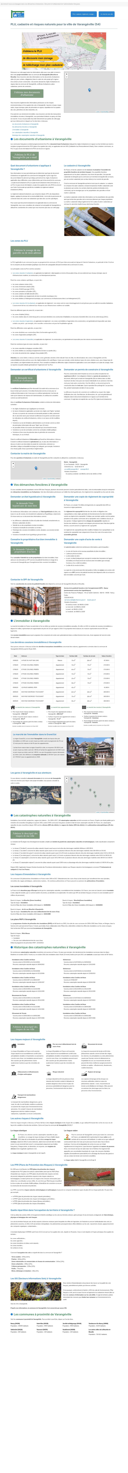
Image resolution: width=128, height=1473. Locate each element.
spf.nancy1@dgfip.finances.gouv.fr (74, 600)
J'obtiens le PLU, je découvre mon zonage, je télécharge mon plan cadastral (64, 51)
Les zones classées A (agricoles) (23, 321)
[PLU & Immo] (18, 14)
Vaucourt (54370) (42, 1329)
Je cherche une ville (107, 14)
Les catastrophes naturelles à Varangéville (25, 132)
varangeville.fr (84, 469)
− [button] (66, 77)
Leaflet (97, 111)
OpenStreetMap (104, 111)
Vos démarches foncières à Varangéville (24, 127)
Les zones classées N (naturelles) (23, 339)
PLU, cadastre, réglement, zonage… (84, 14)
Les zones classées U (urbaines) (23, 273)
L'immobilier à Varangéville (20, 129)
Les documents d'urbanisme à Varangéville (25, 124)
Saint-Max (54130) (42, 1323)
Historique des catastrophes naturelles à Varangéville (28, 135)
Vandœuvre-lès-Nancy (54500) (98, 1323)
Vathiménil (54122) (16, 1329)
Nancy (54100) (15, 1323)
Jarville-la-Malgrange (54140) (72, 1323)
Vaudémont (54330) (69, 1329)
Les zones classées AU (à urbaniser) (24, 303)
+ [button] (66, 74)
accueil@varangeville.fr (71, 469)
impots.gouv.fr (91, 600)
